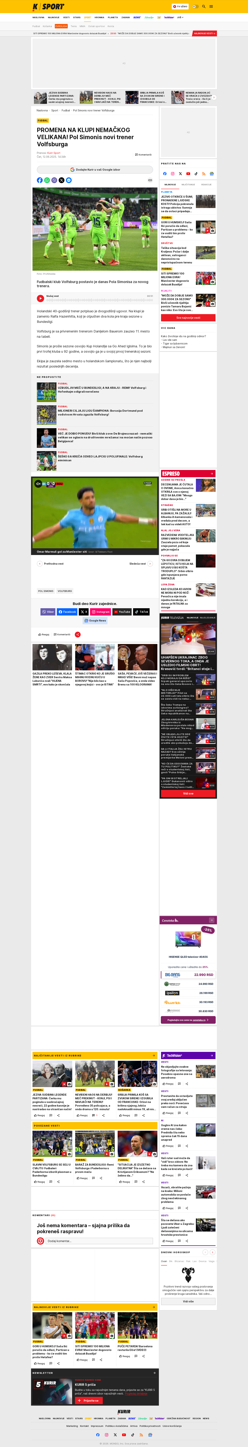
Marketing (72, 1425)
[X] (180, 173)
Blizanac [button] (179, 1261)
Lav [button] (195, 1261)
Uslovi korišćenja (172, 1425)
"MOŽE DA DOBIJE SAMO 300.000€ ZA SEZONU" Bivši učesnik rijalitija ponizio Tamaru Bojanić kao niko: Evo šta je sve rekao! (119, 33)
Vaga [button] (211, 1261)
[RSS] (204, 173)
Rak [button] (188, 1261)
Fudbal (66, 110)
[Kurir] (48, 6)
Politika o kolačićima (116, 1425)
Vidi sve (188, 793)
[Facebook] (165, 173)
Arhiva (133, 1425)
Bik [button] (170, 1261)
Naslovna (42, 110)
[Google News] (212, 173)
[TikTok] (196, 173)
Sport (54, 110)
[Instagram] (173, 173)
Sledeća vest (137, 563)
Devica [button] (202, 1261)
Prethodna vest (54, 563)
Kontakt (84, 1425)
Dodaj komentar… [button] (59, 1241)
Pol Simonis (45, 591)
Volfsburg (65, 591)
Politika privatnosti (150, 1425)
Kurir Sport (53, 152)
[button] (143, 155)
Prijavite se (91, 1400)
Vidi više (188, 1301)
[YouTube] (188, 173)
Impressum (97, 1425)
